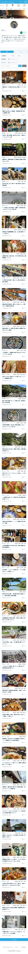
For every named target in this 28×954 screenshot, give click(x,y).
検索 (20, 65)
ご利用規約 (23, 947)
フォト (21, 51)
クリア (24, 65)
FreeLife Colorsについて (8, 947)
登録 (26, 1)
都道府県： (4, 59)
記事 (7, 51)
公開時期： (4, 55)
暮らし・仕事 (9, 9)
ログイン (21, 1)
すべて (2, 9)
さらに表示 (14, 939)
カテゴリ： (4, 62)
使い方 (17, 947)
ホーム (2, 5)
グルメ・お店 (18, 9)
